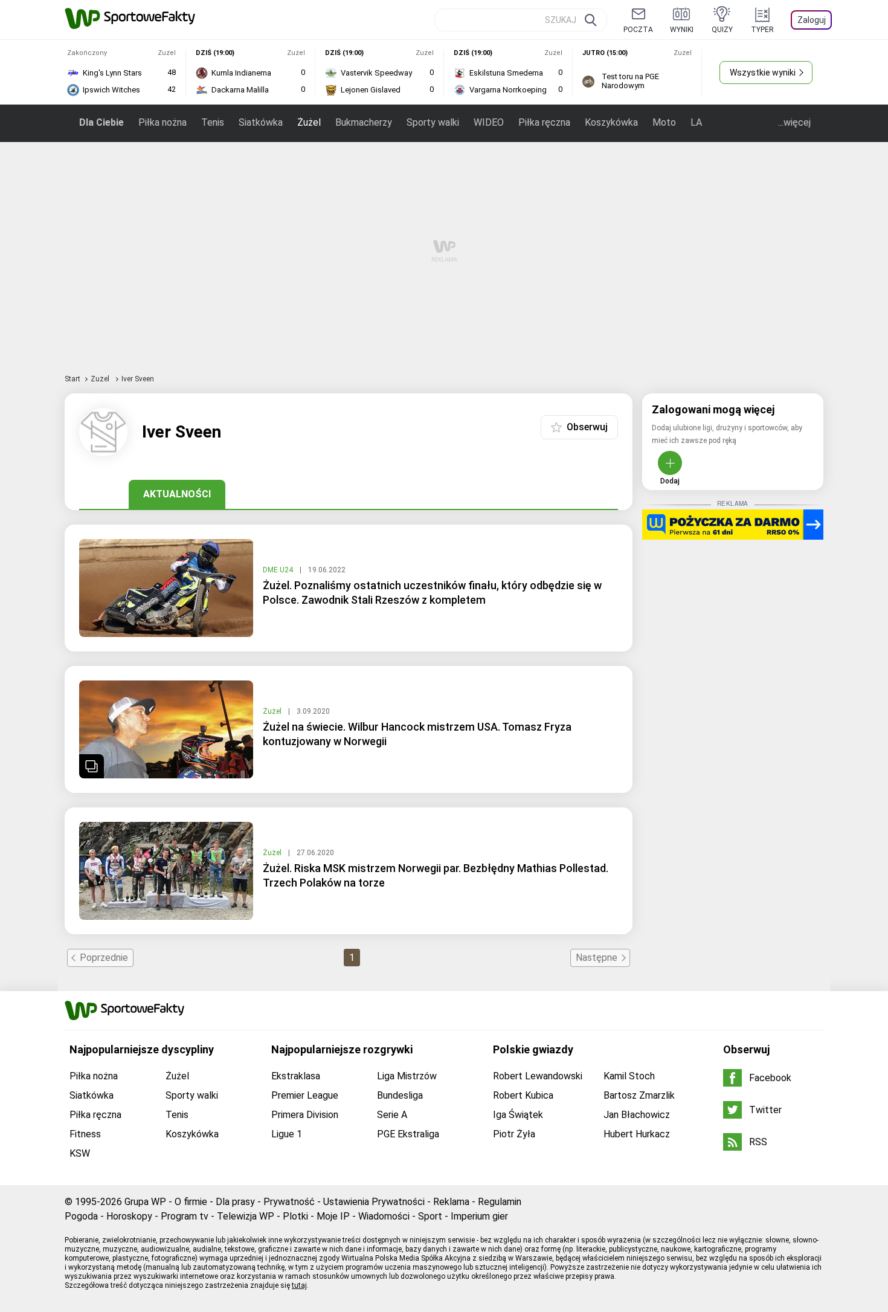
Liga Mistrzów (407, 1076)
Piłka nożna (162, 122)
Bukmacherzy (363, 122)
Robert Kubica (523, 1095)
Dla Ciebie (101, 122)
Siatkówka (261, 122)
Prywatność (289, 1201)
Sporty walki (433, 122)
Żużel (309, 122)
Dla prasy (235, 1201)
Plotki (295, 1216)
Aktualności (177, 494)
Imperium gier (479, 1216)
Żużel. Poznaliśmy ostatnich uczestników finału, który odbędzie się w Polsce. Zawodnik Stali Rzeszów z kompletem (432, 592)
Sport (430, 1216)
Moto (664, 122)
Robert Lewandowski (537, 1076)
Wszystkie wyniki (763, 72)
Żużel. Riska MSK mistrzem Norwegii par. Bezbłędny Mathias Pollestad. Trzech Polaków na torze (435, 875)
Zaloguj (811, 20)
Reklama (451, 1201)
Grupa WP (145, 1201)
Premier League (304, 1095)
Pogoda (81, 1216)
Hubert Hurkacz (636, 1134)
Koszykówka (611, 122)
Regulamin (499, 1201)
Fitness (85, 1134)
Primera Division (304, 1114)
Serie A (392, 1114)
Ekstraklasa (295, 1076)
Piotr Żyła (514, 1134)
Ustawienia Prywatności (374, 1201)
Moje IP (333, 1216)
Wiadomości (384, 1216)
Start (72, 379)
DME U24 (279, 570)
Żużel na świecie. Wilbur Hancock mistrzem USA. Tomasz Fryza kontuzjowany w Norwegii (417, 734)
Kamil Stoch (629, 1076)
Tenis (212, 122)
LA (696, 122)
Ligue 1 (286, 1134)
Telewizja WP (245, 1216)
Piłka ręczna (544, 122)
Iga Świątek (518, 1114)
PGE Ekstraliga (408, 1134)
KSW (79, 1153)
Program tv (184, 1216)
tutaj (299, 1285)
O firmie (191, 1201)
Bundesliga (400, 1095)
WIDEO (489, 122)
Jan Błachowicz (636, 1114)
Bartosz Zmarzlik (639, 1095)
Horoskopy (129, 1216)
